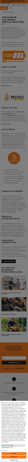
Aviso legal (4, 450)
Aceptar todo (14, 453)
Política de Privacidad (7, 446)
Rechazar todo (14, 457)
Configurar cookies (14, 460)
